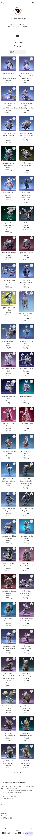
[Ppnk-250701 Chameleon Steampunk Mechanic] (26, 664)
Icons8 (3, 804)
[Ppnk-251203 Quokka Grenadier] (8, 441)
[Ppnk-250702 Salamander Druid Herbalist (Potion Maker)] (8, 664)
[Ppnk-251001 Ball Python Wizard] (8, 554)
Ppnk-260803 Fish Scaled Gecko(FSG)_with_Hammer (10, 105)
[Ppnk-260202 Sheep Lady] (8, 386)
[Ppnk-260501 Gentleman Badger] (26, 270)
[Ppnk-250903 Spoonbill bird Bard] (26, 554)
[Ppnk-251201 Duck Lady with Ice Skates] (8, 469)
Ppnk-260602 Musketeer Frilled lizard (8, 225)
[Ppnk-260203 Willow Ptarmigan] (26, 359)
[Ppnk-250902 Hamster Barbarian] (8, 581)
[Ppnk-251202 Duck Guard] (26, 441)
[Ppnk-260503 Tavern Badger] (26, 243)
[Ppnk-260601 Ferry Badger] (26, 213)
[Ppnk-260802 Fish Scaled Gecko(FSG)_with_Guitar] (26, 93)
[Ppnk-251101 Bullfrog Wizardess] (8, 526)
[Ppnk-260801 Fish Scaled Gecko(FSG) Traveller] (8, 123)
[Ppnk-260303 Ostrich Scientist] (26, 331)
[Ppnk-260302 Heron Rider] (8, 331)
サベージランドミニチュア (18, 828)
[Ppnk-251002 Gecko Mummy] (26, 526)
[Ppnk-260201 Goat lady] (26, 386)
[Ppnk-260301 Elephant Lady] (8, 359)
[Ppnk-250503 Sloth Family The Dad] (26, 751)
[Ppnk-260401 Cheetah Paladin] (26, 301)
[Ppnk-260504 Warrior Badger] (8, 243)
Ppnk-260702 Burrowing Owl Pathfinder (26, 165)
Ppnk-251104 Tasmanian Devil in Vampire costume (26, 481)
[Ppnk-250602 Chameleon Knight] (8, 723)
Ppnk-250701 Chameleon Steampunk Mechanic (26, 676)
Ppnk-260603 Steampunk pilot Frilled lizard (26, 195)
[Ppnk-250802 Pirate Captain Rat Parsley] (26, 609)
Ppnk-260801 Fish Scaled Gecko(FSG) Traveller (9, 135)
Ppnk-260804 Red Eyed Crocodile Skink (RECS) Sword (26, 76)
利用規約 (4, 813)
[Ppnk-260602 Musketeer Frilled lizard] (8, 213)
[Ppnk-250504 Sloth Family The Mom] (8, 751)
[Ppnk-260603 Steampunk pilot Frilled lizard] (26, 183)
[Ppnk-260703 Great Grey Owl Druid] (8, 153)
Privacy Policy (5, 816)
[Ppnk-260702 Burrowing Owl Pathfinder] (26, 153)
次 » (19, 772)
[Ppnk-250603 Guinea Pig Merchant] (26, 696)
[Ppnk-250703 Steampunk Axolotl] (26, 636)
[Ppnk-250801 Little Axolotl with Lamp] (8, 636)
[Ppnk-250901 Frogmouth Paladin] (26, 581)
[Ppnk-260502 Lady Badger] (8, 270)
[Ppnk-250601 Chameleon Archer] (26, 723)
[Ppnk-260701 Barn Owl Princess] (8, 183)
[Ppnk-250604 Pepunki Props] (8, 696)
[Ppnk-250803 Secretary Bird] (8, 609)
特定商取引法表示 (6, 818)
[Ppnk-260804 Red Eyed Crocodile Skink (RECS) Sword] (26, 63)
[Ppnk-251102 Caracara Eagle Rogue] (26, 499)
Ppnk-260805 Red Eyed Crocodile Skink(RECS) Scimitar (9, 76)
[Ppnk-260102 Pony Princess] (8, 414)
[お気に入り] (28, 2)
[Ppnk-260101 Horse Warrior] (26, 414)
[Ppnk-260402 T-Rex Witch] (8, 298)
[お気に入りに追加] (14, 58)
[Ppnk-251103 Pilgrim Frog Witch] (8, 499)
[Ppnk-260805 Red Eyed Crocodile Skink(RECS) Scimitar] (8, 63)
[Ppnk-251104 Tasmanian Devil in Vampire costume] (26, 469)
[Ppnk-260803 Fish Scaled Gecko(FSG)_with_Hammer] (8, 93)
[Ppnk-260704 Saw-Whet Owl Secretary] (26, 123)
